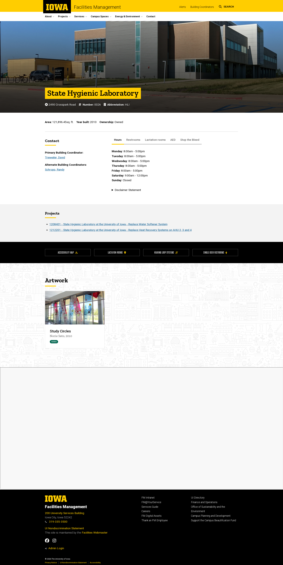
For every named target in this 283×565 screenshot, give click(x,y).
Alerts (182, 6)
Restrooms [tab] (133, 139)
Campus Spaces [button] (100, 16)
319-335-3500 (57, 521)
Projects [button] (63, 16)
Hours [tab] (118, 139)
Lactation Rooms (115, 252)
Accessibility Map (66, 252)
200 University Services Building (64, 513)
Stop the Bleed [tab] (189, 139)
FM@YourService (151, 502)
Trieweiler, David (55, 157)
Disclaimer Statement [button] (128, 190)
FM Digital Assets (152, 515)
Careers (146, 511)
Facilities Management (97, 7)
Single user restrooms (213, 252)
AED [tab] (173, 139)
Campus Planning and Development (211, 515)
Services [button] (79, 16)
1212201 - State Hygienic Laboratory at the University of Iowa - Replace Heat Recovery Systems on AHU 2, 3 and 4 (120, 230)
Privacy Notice (51, 562)
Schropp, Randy (54, 169)
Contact (150, 16)
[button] (226, 6)
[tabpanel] (175, 170)
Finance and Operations (204, 502)
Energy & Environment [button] (127, 16)
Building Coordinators (202, 6)
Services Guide (150, 506)
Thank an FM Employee (155, 520)
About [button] (48, 16)
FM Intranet (148, 497)
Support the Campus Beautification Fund (213, 520)
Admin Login (56, 548)
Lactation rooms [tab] (155, 139)
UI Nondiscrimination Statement (64, 528)
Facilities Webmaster (95, 532)
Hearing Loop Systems (164, 252)
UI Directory (197, 497)
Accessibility (95, 562)
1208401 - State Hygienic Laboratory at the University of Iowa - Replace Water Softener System (108, 224)
